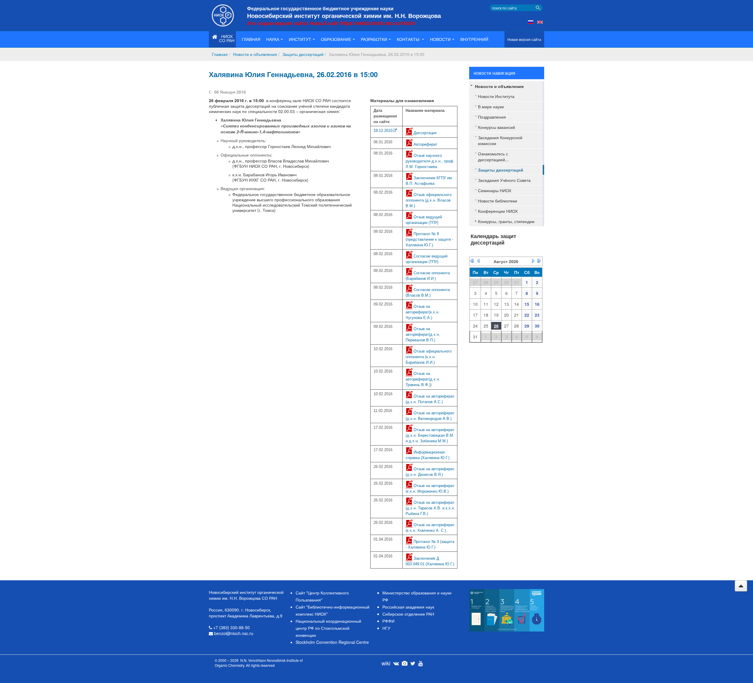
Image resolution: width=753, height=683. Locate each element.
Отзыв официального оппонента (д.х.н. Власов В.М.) (429, 200)
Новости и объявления (255, 54)
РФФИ (388, 621)
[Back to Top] (741, 585)
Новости (440, 39)
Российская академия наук (408, 607)
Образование (336, 39)
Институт (300, 39)
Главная (251, 39)
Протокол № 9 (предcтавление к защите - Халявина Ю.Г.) (429, 239)
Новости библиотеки (497, 201)
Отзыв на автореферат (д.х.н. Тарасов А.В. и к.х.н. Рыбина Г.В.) (430, 508)
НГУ (386, 628)
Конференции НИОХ (498, 211)
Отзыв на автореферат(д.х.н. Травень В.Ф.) (423, 379)
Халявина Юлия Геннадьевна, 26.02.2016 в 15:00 (293, 74)
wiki (386, 663)
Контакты (408, 39)
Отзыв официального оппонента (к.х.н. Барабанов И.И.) (429, 357)
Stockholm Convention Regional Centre (332, 642)
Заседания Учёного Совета (504, 180)
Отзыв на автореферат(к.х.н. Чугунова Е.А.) (422, 312)
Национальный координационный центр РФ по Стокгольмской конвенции (328, 628)
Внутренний (474, 39)
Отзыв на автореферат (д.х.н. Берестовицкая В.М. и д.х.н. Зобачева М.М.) (430, 435)
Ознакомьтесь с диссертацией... (493, 156)
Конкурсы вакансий (496, 127)
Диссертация (425, 133)
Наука (272, 39)
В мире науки (491, 106)
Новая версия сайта (524, 39)
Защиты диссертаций (303, 54)
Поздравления (492, 117)
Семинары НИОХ (494, 190)
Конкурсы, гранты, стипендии (506, 221)
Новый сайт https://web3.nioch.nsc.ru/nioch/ (363, 22)
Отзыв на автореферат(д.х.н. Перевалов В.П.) (423, 334)
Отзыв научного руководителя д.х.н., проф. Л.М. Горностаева (430, 161)
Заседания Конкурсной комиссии (500, 140)
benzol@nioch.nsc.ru (233, 633)
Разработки (374, 39)
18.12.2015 (383, 130)
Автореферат (425, 144)
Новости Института (496, 96)
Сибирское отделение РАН (408, 614)
